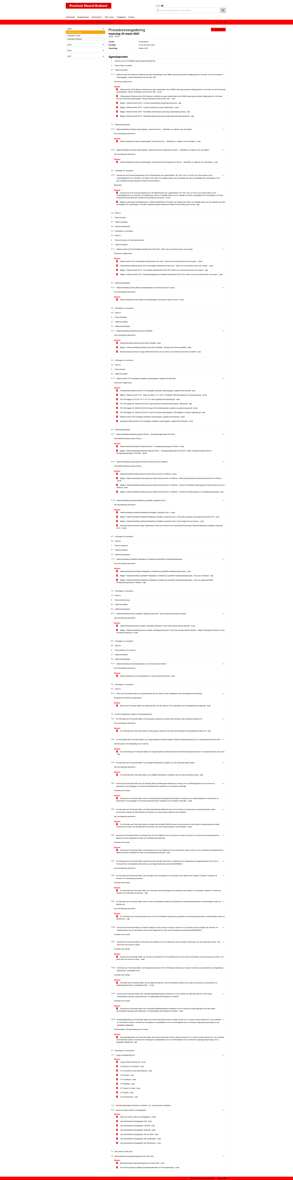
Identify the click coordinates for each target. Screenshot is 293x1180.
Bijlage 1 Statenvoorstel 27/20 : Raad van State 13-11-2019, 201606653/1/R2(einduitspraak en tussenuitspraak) (163, 395)
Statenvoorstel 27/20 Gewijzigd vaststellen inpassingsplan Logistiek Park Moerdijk (152, 417)
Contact (131, 17)
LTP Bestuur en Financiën (132, 1066)
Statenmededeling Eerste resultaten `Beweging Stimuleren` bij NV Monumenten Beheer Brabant (157, 626)
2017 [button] (69, 56)
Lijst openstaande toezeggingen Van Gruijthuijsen (140, 1139)
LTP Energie (127, 1075)
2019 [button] (69, 45)
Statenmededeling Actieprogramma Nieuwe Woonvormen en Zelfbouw (148, 474)
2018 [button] (69, 51)
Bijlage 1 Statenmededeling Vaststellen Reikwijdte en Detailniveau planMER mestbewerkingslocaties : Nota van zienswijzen (166, 576)
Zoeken (158, 6)
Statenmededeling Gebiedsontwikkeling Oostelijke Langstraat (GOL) (147, 512)
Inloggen (220, 1178)
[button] (223, 10)
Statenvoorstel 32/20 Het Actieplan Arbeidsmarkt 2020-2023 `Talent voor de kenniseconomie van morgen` (161, 261)
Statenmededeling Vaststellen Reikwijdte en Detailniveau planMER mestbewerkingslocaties (155, 571)
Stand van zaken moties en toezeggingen (138, 1117)
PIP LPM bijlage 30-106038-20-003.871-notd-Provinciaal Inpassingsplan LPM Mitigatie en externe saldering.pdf (162, 412)
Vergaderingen (83, 17)
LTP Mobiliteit (127, 1084)
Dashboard (70, 17)
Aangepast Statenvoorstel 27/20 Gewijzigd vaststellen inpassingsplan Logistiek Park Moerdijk (156, 421)
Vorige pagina (219, 29)
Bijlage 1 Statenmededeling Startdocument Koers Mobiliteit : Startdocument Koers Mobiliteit (155, 347)
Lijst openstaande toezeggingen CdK (136, 1121)
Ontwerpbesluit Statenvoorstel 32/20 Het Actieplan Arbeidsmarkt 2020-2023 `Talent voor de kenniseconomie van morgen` (166, 266)
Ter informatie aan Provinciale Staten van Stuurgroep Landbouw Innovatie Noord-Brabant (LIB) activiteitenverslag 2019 (165, 731)
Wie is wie (109, 17)
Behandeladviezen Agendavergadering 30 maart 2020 (142, 1163)
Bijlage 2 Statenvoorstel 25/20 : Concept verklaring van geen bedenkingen (149, 107)
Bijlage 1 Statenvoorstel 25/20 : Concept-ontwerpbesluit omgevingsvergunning (150, 103)
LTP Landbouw (128, 1079)
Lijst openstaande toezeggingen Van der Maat (139, 1134)
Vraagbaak (121, 17)
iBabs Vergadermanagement (201, 1178)
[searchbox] (187, 10)
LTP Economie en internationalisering (136, 1071)
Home (81, 22)
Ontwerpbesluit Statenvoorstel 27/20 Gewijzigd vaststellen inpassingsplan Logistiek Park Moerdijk (157, 391)
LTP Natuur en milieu (130, 1088)
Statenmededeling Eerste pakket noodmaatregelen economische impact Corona (151, 300)
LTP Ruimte (126, 1092)
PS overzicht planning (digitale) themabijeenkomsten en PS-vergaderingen (149, 1167)
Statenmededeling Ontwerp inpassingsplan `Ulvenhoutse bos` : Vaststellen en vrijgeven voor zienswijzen (160, 141)
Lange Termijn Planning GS (132, 1062)
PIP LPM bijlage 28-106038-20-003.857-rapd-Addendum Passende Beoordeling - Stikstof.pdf (156, 404)
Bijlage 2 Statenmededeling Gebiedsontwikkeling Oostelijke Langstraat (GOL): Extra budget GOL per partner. (162, 521)
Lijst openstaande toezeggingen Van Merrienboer (140, 1143)
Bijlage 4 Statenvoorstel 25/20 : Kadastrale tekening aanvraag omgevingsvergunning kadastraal (157, 116)
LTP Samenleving (129, 1097)
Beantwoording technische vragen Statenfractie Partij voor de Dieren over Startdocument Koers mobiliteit (160, 352)
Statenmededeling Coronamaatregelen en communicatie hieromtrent (147, 676)
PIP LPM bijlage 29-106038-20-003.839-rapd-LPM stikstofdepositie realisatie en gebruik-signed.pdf (158, 408)
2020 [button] (69, 29)
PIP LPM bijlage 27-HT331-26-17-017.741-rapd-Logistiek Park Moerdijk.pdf (150, 399)
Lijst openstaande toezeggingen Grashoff (137, 1126)
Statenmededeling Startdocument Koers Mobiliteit (140, 343)
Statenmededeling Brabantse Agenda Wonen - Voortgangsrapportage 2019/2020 (152, 446)
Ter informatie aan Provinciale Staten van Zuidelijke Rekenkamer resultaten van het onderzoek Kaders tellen (161, 775)
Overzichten (96, 17)
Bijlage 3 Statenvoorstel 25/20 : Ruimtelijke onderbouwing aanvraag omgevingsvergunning (155, 112)
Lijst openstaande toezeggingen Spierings (137, 1130)
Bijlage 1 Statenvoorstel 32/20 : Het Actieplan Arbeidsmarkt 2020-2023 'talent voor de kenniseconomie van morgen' (164, 270)
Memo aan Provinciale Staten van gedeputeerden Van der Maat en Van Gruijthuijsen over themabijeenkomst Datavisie (165, 706)
